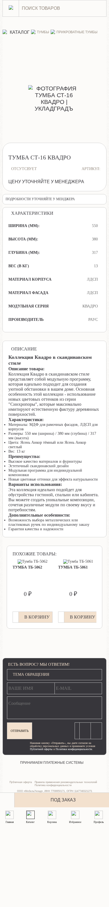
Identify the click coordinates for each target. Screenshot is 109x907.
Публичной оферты (41, 749)
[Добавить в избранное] (7, 800)
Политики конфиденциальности (74, 749)
